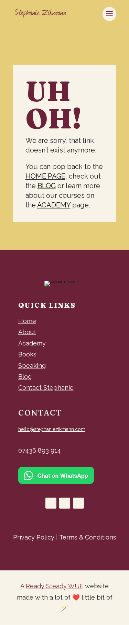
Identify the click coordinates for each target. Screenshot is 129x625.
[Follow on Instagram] (64, 503)
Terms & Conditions (87, 537)
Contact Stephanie (46, 387)
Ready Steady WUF (54, 586)
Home (27, 321)
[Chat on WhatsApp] (56, 481)
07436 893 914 (39, 450)
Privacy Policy (33, 537)
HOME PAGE (45, 176)
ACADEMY (54, 205)
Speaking (32, 365)
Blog (25, 376)
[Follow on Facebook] (50, 503)
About (27, 332)
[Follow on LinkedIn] (78, 503)
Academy (32, 343)
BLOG (46, 186)
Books (27, 354)
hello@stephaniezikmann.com (51, 429)
